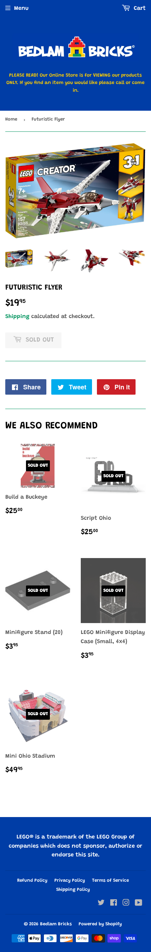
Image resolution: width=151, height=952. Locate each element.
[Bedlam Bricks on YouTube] (138, 904)
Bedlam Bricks (56, 924)
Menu (21, 8)
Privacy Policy (69, 880)
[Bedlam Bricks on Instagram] (126, 904)
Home (11, 119)
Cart (139, 8)
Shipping (17, 316)
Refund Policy (32, 880)
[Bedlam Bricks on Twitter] (101, 904)
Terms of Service (110, 880)
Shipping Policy (73, 889)
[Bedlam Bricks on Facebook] (113, 904)
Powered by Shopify (100, 924)
